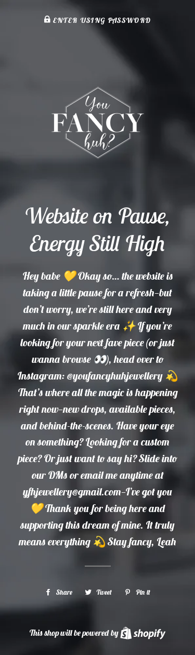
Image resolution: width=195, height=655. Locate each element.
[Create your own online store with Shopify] (142, 632)
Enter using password (101, 20)
